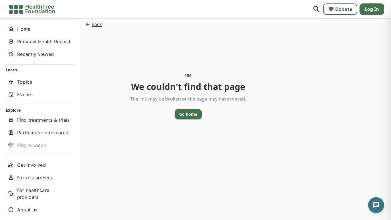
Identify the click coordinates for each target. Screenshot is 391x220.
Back (97, 24)
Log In (372, 9)
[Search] (316, 9)
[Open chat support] (376, 205)
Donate (343, 9)
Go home (188, 114)
